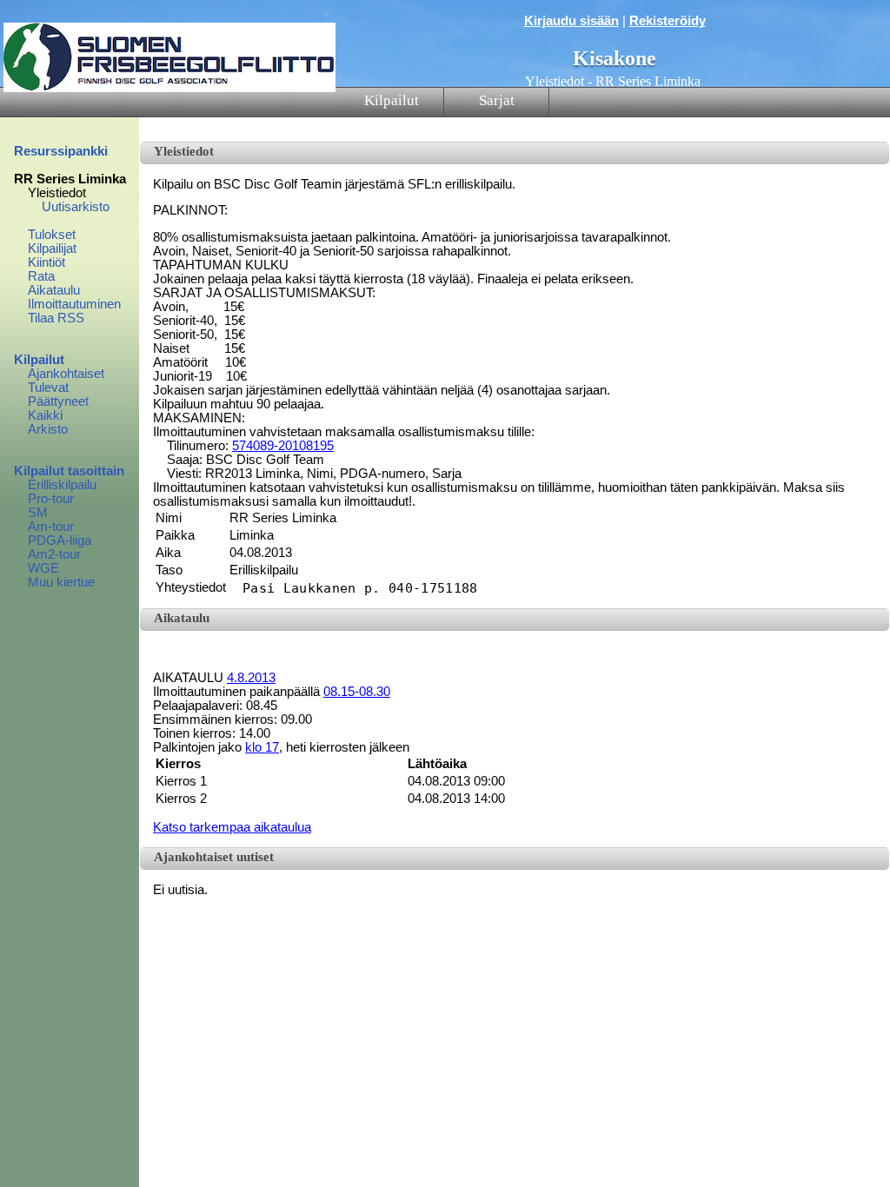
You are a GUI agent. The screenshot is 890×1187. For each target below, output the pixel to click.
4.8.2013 (251, 678)
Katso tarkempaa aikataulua (232, 827)
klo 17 (262, 747)
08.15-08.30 (356, 692)
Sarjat (497, 100)
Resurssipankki (61, 151)
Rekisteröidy (667, 21)
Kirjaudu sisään (571, 21)
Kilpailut (391, 100)
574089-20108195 (283, 446)
